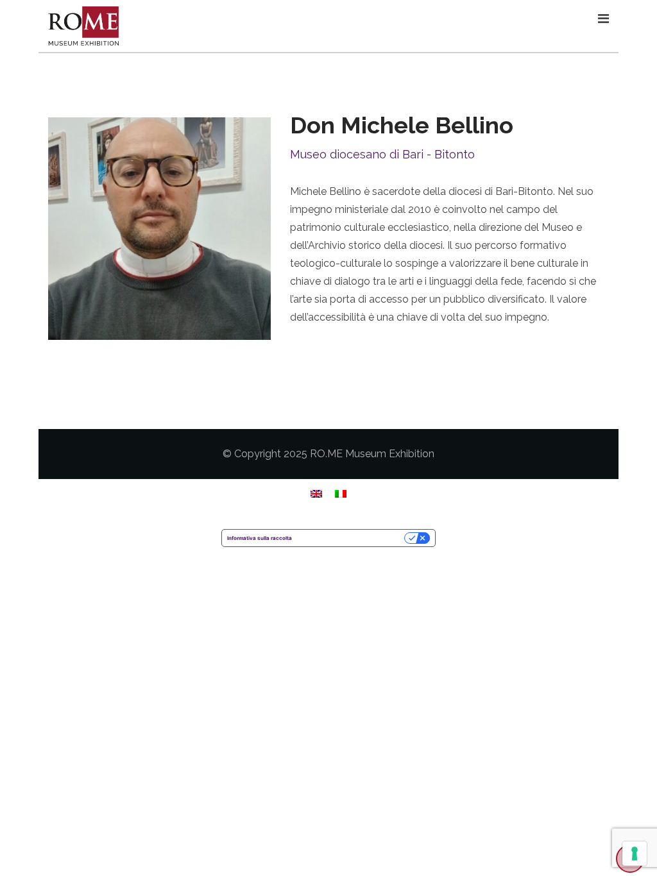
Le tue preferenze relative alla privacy (351, 538)
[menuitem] (316, 493)
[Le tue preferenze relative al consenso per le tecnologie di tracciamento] (634, 853)
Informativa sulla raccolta (259, 538)
